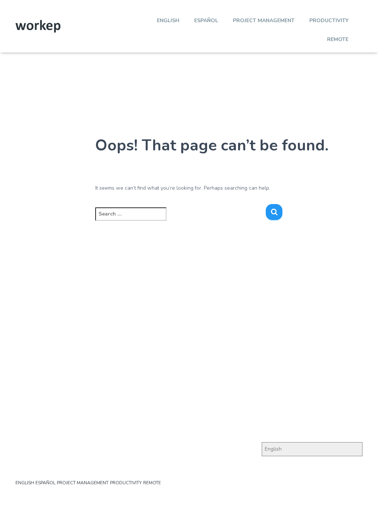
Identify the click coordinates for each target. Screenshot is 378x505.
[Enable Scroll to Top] (363, 490)
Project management (264, 20)
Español (206, 20)
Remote (337, 39)
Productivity (328, 20)
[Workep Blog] (38, 26)
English (168, 20)
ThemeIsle (350, 488)
